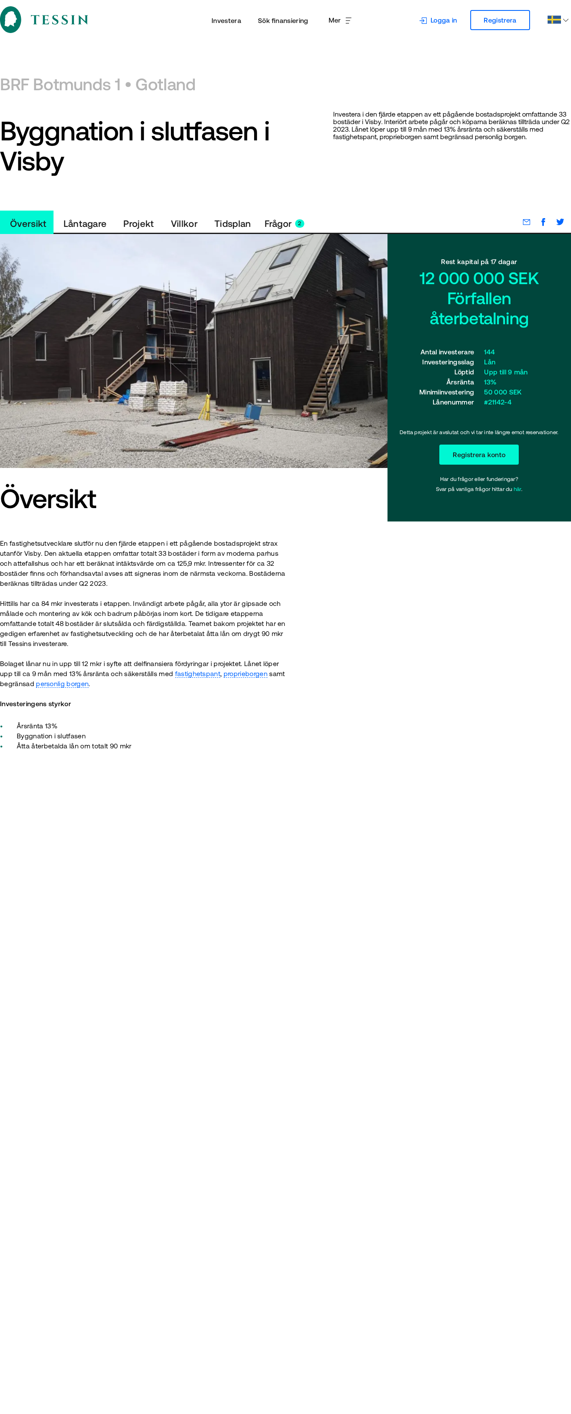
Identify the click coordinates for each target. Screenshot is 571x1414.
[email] (522, 222)
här (517, 489)
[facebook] (539, 222)
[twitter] (556, 222)
